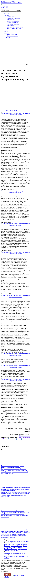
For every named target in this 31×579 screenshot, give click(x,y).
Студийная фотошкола (13, 18)
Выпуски (6, 13)
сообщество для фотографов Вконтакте (18, 439)
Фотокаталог (4, 6)
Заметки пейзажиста (13, 21)
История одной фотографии (15, 27)
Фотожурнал (4, 7)
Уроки (6, 30)
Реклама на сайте (12, 34)
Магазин (3, 9)
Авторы (6, 31)
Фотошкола (10, 19)
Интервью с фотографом (14, 28)
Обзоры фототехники (13, 24)
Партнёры (26, 541)
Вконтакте (12, 556)
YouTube (6, 558)
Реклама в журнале (12, 36)
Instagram (6, 556)
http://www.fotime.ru (24, 436)
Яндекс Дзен (24, 556)
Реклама (6, 33)
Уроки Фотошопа (12, 16)
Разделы (6, 15)
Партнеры (7, 37)
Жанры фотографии (13, 22)
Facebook (18, 556)
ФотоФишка (10, 25)
